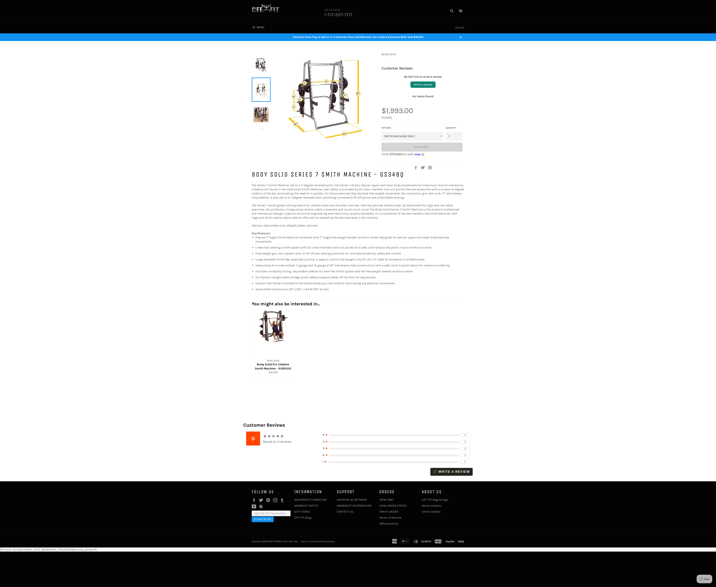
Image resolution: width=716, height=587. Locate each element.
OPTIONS (386, 128)
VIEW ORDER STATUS (392, 505)
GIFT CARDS (302, 511)
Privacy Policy (328, 541)
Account (459, 27)
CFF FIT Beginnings (435, 499)
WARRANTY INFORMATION (354, 505)
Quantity (451, 128)
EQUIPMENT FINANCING (310, 499)
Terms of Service (390, 517)
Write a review (423, 84)
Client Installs (431, 511)
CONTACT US (345, 511)
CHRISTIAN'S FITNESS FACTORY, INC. (279, 541)
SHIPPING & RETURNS (352, 499)
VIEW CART (386, 499)
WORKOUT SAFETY (306, 505)
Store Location (431, 505)
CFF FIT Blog (302, 517)
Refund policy (388, 523)
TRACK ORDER (388, 511)
